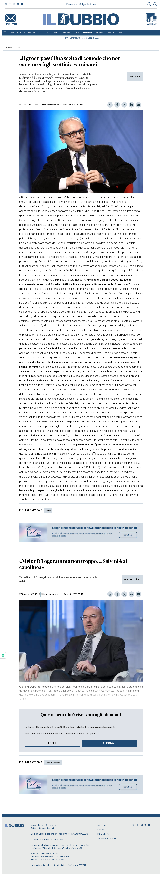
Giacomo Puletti (132, 579)
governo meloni (53, 762)
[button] (149, 4)
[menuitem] (11, 33)
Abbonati (152, 24)
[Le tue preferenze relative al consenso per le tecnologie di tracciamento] (3, 655)
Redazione (135, 76)
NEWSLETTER (11, 23)
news (48, 510)
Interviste (17, 48)
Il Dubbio (8, 48)
